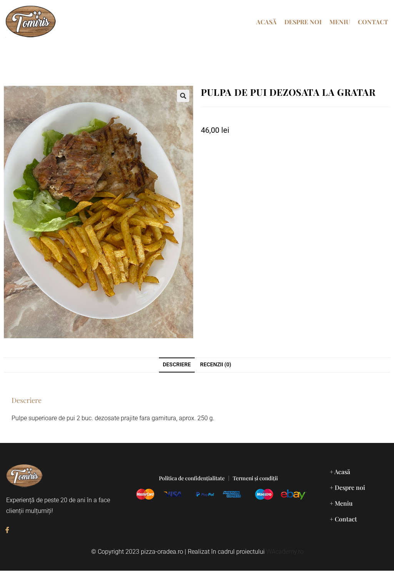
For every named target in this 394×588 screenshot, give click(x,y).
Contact (373, 22)
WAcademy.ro (285, 551)
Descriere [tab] (177, 364)
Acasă (266, 22)
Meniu (339, 22)
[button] (183, 96)
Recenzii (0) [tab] (215, 364)
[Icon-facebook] (7, 530)
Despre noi (303, 22)
